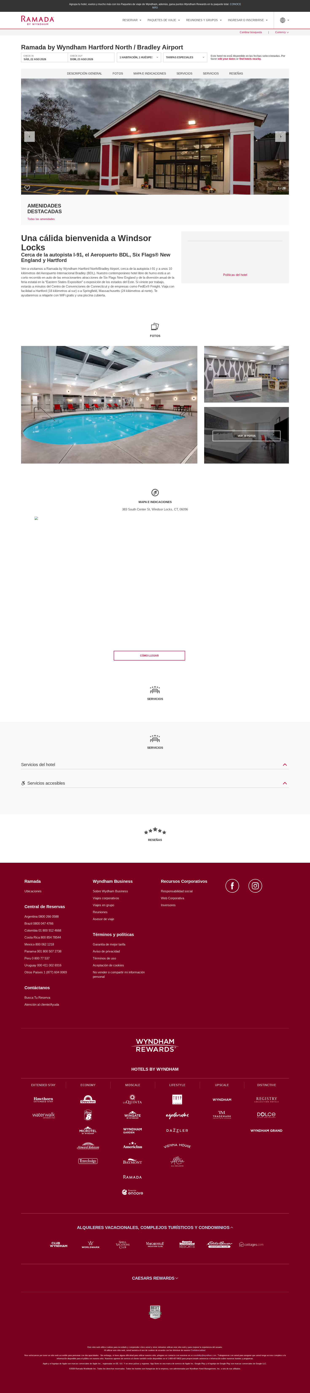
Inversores (168, 905)
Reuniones (100, 912)
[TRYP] (177, 1100)
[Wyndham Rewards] (155, 1045)
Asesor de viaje (103, 919)
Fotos (118, 73)
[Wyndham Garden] (133, 1131)
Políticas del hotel (235, 275)
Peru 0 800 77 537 (37, 958)
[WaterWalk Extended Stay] (43, 1116)
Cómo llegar (149, 655)
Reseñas (236, 73)
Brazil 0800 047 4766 (38, 923)
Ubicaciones (33, 891)
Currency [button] (280, 32)
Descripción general (84, 73)
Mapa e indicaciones (149, 73)
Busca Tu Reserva (37, 997)
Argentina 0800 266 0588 (41, 916)
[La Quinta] (133, 1100)
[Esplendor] (177, 1116)
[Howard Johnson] (88, 1146)
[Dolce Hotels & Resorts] (267, 1116)
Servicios (184, 73)
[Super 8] (88, 1116)
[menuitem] (132, 20)
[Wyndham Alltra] (177, 1162)
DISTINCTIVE (266, 1085)
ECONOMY (88, 1085)
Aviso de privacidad (106, 951)
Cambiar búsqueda (251, 32)
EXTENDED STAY (43, 1085)
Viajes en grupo (103, 905)
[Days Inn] (88, 1100)
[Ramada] (133, 1177)
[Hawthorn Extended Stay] (43, 1100)
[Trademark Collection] (222, 1116)
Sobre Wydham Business (110, 891)
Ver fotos (247, 435)
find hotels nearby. (250, 58)
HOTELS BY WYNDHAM (155, 1069)
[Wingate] (133, 1116)
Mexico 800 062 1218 (39, 944)
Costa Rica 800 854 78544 (42, 937)
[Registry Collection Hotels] (267, 1100)
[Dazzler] (177, 1131)
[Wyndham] (222, 1100)
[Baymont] (133, 1162)
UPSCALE (222, 1085)
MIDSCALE (132, 1085)
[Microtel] (88, 1131)
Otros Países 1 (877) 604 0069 (45, 972)
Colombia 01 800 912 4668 (42, 930)
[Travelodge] (88, 1162)
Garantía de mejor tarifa (109, 944)
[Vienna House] (177, 1146)
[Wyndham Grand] (267, 1131)
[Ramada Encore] (133, 1193)
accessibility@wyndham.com (203, 1355)
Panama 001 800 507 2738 (42, 951)
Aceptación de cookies (108, 965)
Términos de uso (104, 958)
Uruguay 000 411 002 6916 (42, 965)
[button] (29, 136)
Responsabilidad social (177, 891)
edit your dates (227, 58)
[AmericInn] (133, 1146)
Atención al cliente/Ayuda (41, 1004)
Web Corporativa (172, 898)
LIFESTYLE (177, 1085)
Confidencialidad (198, 1350)
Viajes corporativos (106, 898)
